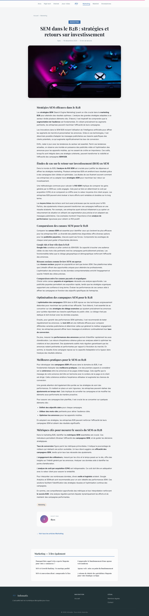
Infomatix (23, 595)
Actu (39, 4)
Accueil (35, 15)
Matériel (96, 4)
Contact (110, 602)
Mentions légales (114, 598)
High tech (47, 4)
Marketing (86, 4)
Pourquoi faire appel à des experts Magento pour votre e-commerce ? (52, 562)
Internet (56, 4)
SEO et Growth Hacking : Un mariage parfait (53, 568)
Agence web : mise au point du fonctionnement (95, 568)
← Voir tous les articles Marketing (50, 534)
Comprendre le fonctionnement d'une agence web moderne (95, 562)
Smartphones (106, 4)
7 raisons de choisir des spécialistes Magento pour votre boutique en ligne (95, 574)
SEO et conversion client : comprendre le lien (53, 573)
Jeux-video (66, 4)
